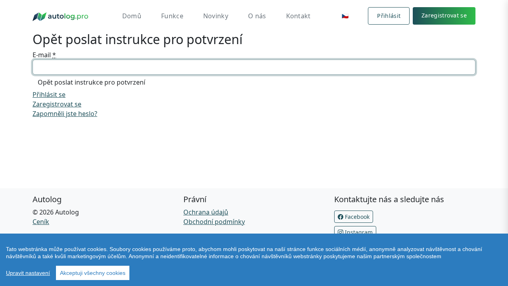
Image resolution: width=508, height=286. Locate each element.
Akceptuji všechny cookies (92, 273)
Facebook (356, 216)
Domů (131, 16)
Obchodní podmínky (214, 221)
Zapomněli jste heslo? (65, 113)
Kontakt (298, 16)
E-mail (44, 54)
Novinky (215, 16)
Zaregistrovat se (444, 15)
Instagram (358, 232)
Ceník (41, 221)
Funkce (172, 16)
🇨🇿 (345, 15)
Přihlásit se (49, 94)
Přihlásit (388, 15)
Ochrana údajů (205, 212)
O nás (257, 16)
